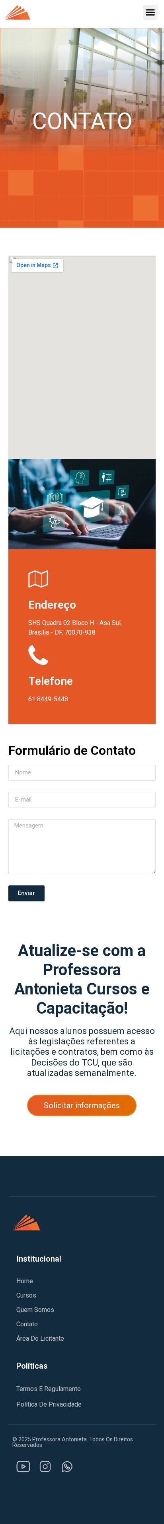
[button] (150, 12)
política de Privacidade (49, 1404)
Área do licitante (40, 1338)
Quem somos (35, 1310)
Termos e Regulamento (48, 1389)
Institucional (38, 1259)
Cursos (26, 1295)
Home (24, 1281)
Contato (27, 1324)
